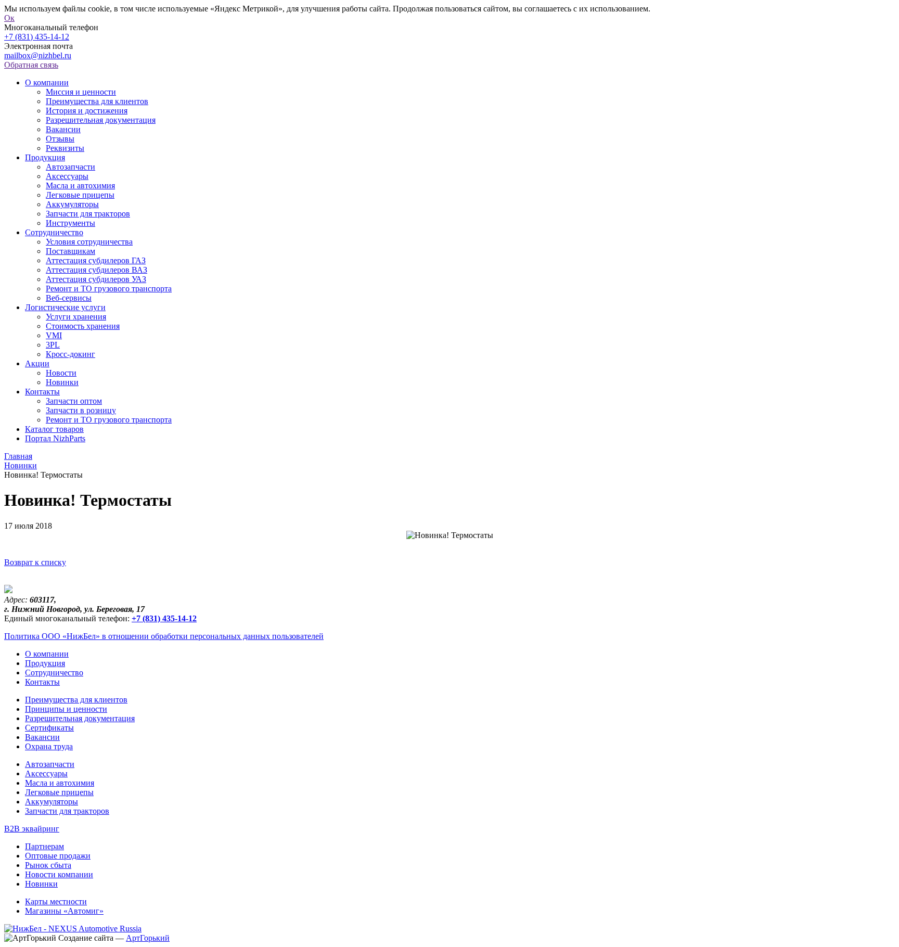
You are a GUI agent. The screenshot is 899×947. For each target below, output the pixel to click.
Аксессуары (67, 176)
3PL (53, 344)
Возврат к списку (35, 562)
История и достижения (86, 110)
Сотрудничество (54, 232)
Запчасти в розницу (81, 410)
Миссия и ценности (81, 91)
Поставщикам (70, 251)
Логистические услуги (65, 307)
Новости (61, 372)
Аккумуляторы (72, 204)
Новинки (62, 382)
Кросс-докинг (70, 354)
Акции (37, 363)
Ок (9, 18)
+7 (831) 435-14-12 (36, 36)
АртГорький (148, 937)
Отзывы (60, 138)
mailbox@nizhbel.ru (37, 55)
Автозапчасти (70, 166)
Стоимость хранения (83, 326)
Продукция (45, 157)
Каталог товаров (54, 429)
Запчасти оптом (74, 400)
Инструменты (70, 223)
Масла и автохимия (80, 185)
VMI (54, 335)
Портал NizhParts (55, 438)
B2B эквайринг (31, 828)
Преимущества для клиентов (97, 101)
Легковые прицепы (80, 194)
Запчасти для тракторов (88, 213)
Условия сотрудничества (89, 241)
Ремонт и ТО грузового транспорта (109, 288)
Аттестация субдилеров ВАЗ (96, 269)
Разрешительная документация (101, 120)
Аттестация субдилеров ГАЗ (96, 260)
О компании (47, 82)
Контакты (42, 391)
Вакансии (63, 129)
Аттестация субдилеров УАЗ (96, 279)
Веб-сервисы (69, 297)
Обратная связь (31, 64)
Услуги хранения (76, 316)
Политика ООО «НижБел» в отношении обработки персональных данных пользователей (164, 636)
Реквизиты (65, 148)
